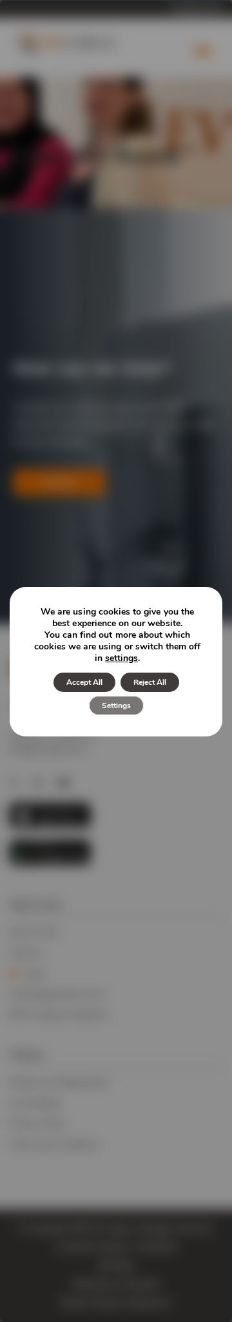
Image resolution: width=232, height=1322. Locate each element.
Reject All (149, 682)
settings (121, 658)
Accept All (84, 682)
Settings (116, 705)
